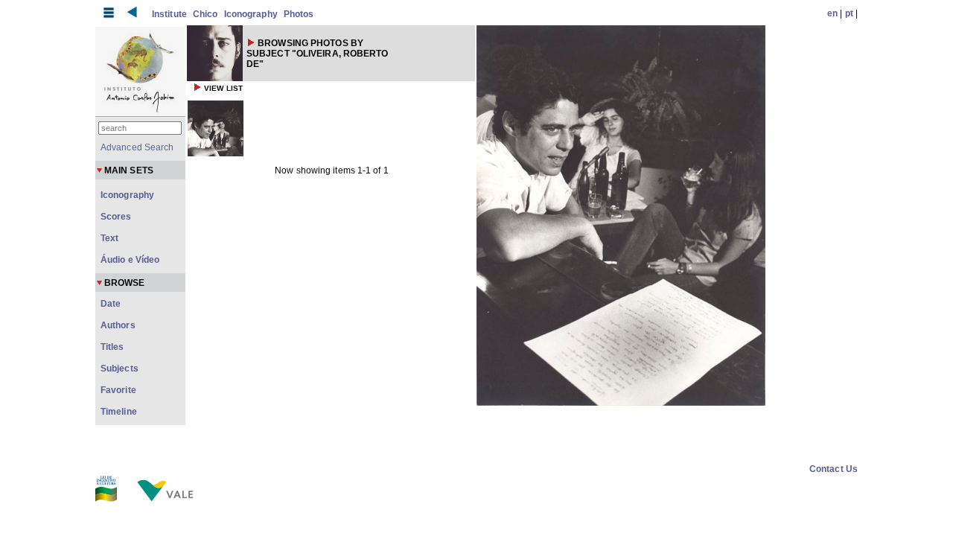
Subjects (119, 368)
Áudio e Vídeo (130, 260)
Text (109, 238)
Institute (169, 14)
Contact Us (833, 469)
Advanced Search (137, 147)
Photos (299, 14)
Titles (112, 347)
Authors (118, 325)
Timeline (119, 411)
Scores (116, 216)
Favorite (118, 390)
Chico (205, 14)
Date (111, 304)
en (832, 13)
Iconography (251, 14)
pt (849, 13)
